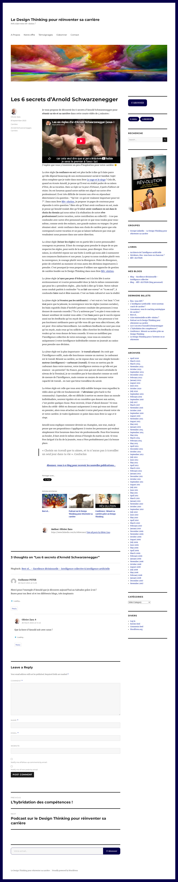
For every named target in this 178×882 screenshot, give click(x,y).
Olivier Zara (15, 117)
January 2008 (135, 578)
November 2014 (136, 430)
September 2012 (136, 454)
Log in (132, 621)
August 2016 (135, 416)
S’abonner (61, 35)
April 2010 (134, 520)
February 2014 (136, 441)
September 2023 (137, 372)
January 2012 (135, 474)
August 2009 (135, 539)
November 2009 (136, 534)
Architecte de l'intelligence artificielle (145, 252)
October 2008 (135, 564)
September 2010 (136, 509)
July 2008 (134, 570)
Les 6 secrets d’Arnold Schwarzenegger (146, 326)
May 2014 (134, 435)
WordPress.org (136, 629)
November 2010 (136, 504)
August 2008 (135, 567)
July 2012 (134, 457)
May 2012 (134, 463)
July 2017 (134, 402)
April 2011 (134, 496)
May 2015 (134, 424)
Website (15, 746)
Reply (14, 608)
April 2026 (134, 358)
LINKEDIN (147, 119)
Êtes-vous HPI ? (136, 301)
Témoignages (46, 35)
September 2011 (136, 482)
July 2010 (134, 512)
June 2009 (134, 545)
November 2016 (136, 408)
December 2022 (136, 375)
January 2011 (135, 501)
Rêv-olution (68, 201)
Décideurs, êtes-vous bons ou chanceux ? (147, 255)
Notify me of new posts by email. (24, 770)
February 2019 (136, 397)
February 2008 (136, 575)
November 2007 (136, 583)
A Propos (15, 35)
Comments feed (136, 627)
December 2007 (136, 581)
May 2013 (134, 443)
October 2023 (135, 369)
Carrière (14, 124)
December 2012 (136, 449)
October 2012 (135, 452)
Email (15, 733)
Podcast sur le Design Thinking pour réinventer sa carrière (81, 514)
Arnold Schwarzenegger (21, 128)
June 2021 (134, 386)
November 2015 (136, 419)
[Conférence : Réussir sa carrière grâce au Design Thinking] (107, 501)
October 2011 (135, 479)
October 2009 (135, 537)
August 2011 (135, 485)
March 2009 (135, 553)
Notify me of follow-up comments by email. (29, 762)
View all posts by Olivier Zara (98, 532)
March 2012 (135, 468)
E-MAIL (133, 119)
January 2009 (135, 559)
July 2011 (133, 487)
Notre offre (29, 35)
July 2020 (134, 391)
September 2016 (137, 413)
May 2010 (134, 517)
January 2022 (135, 380)
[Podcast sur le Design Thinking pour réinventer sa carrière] (81, 501)
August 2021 (135, 383)
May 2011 (134, 493)
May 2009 (134, 548)
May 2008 (134, 572)
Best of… (45, 511)
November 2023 (136, 367)
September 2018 (136, 399)
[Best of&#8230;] (54, 501)
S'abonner (111, 851)
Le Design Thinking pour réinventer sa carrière (55, 19)
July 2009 (134, 542)
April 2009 (134, 550)
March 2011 (135, 498)
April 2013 (134, 446)
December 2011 (136, 476)
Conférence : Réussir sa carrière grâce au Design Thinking (105, 514)
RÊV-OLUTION (136, 258)
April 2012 (134, 465)
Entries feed (135, 624)
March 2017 (135, 405)
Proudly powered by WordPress (65, 870)
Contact (75, 35)
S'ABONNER (137, 102)
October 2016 (135, 410)
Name (14, 720)
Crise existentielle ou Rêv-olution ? (144, 317)
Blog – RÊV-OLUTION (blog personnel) (146, 282)
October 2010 (135, 507)
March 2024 (135, 364)
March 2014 (135, 438)
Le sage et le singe (96, 179)
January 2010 (135, 528)
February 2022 (136, 377)
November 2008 (136, 561)
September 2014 (136, 432)
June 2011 (134, 490)
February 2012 (136, 471)
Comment (17, 681)
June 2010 (134, 515)
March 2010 (135, 523)
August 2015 (135, 421)
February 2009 (136, 556)
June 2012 (134, 460)
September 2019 (137, 394)
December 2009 (136, 531)
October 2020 (135, 388)
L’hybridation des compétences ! (143, 328)
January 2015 (135, 427)
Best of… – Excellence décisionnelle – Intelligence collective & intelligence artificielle (66, 568)
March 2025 (135, 361)
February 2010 (136, 526)
